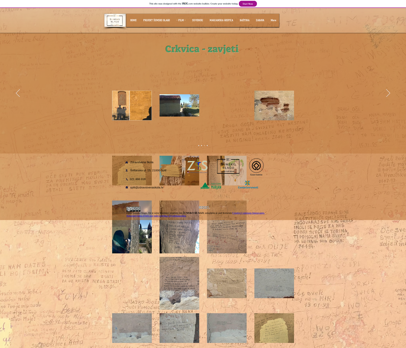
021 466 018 (138, 179)
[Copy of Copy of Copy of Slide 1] (207, 145)
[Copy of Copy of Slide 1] (204, 145)
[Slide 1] (198, 145)
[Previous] (18, 93)
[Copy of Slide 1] (201, 145)
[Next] (388, 93)
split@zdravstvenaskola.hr (147, 187)
